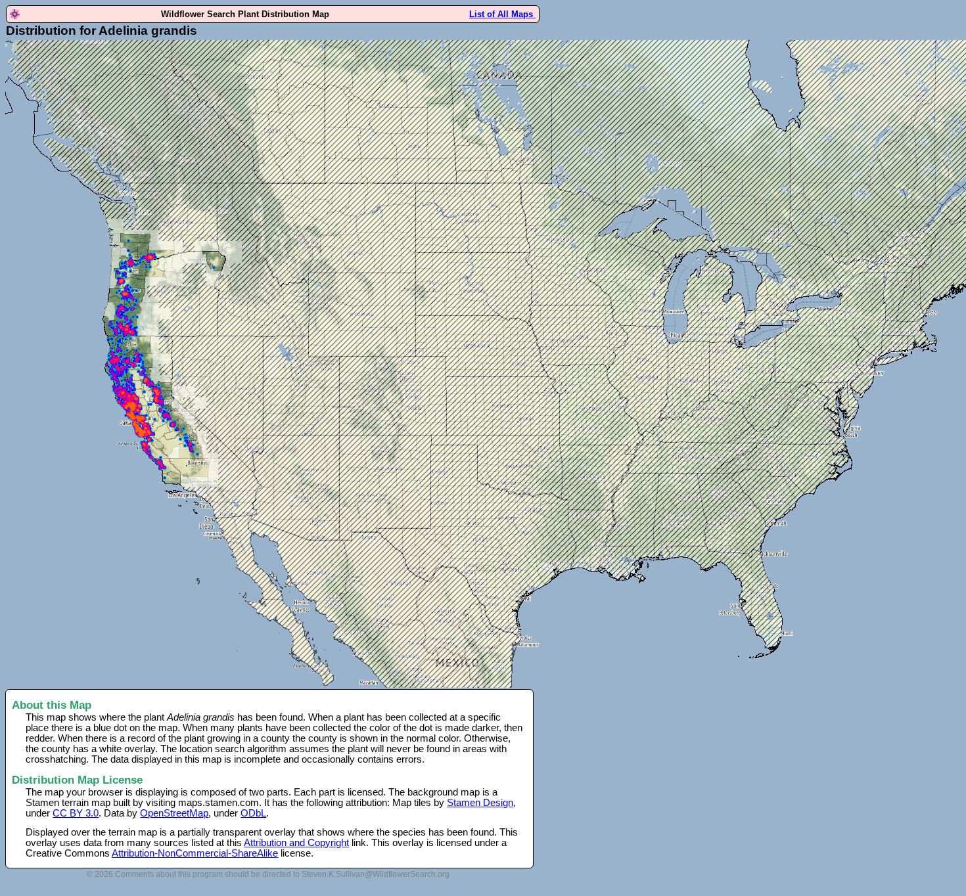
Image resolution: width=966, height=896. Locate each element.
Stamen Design (480, 802)
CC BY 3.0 (76, 813)
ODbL (253, 813)
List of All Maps (502, 14)
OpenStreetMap (174, 813)
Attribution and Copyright (296, 843)
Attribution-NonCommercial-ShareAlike (195, 853)
